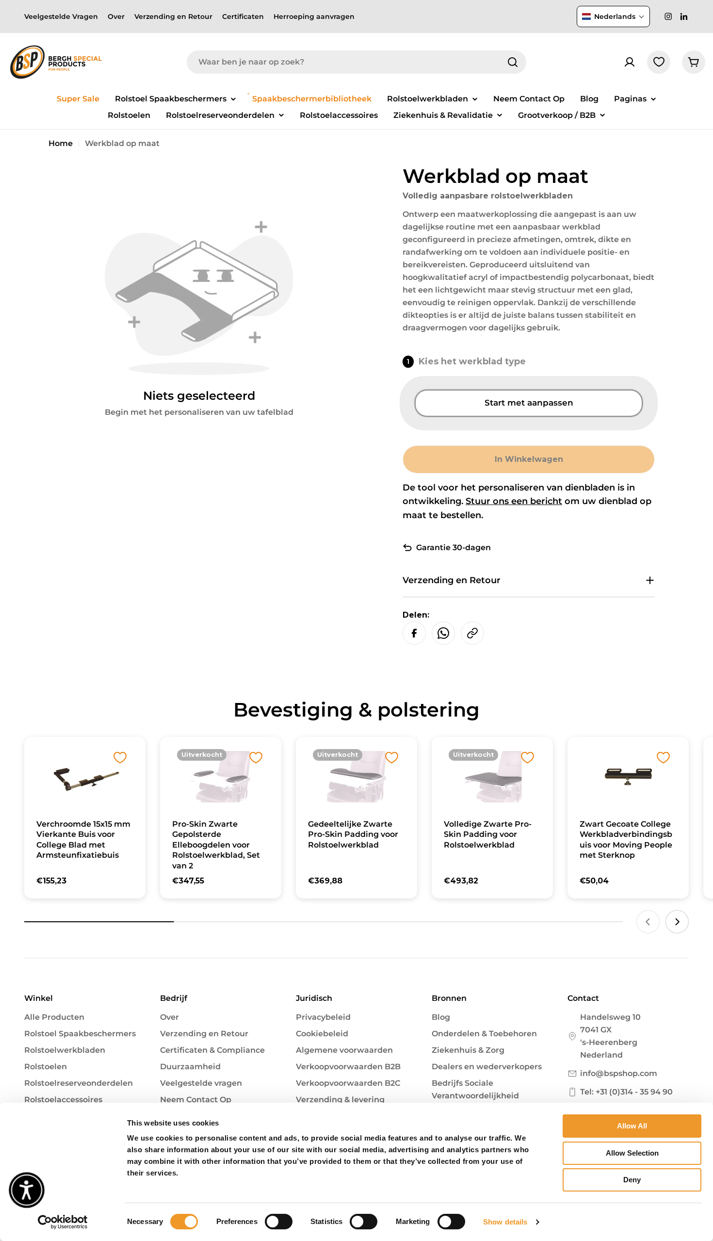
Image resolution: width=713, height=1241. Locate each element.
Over (116, 16)
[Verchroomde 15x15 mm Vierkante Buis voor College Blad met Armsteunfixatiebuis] (84, 776)
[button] (613, 16)
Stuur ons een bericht (514, 501)
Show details (505, 1222)
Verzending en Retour (173, 16)
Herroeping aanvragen (314, 16)
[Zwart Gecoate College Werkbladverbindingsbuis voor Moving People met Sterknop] (628, 776)
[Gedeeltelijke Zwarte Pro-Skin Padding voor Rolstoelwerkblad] (356, 776)
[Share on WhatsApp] (443, 633)
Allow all (632, 1126)
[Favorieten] (658, 62)
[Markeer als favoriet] (120, 757)
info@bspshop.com (618, 1073)
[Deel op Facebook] (414, 633)
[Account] (629, 62)
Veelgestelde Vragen (61, 16)
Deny (632, 1180)
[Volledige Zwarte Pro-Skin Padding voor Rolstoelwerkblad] (492, 776)
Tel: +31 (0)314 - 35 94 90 (626, 1091)
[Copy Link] (472, 633)
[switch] (278, 1221)
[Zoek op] (513, 62)
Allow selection (632, 1153)
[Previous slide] (648, 921)
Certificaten (243, 16)
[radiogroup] (529, 403)
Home (61, 143)
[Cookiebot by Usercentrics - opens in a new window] (62, 1222)
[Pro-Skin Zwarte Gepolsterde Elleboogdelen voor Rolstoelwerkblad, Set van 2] (220, 776)
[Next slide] (677, 921)
